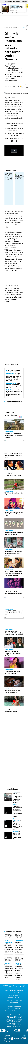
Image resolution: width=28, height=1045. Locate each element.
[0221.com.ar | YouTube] (20, 1)
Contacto (20, 1011)
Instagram (10, 986)
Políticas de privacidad (14, 1008)
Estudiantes (19, 13)
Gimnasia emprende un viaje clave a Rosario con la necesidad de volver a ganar (14, 392)
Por (5, 86)
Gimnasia (15, 27)
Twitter (17, 986)
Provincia (8, 993)
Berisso (20, 993)
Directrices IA (9, 1011)
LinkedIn (24, 986)
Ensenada (11, 995)
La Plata (7, 990)
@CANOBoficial (10, 128)
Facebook (13, 986)
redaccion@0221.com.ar (14, 1024)
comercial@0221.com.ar (14, 1026)
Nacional (14, 993)
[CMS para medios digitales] (18, 1038)
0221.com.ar (7, 27)
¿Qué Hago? (9, 1000)
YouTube (20, 986)
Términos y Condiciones (14, 1006)
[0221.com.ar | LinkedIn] (23, 1)
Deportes (17, 995)
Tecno (20, 1000)
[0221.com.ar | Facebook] (14, 1)
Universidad (10, 13)
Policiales (3, 13)
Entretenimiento (14, 1002)
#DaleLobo (16, 131)
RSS (15, 1011)
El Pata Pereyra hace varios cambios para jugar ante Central (14, 385)
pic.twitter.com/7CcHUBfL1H (14, 133)
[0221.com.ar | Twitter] (17, 1)
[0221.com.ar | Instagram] (11, 1)
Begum (16, 1000)
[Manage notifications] (24, 1035)
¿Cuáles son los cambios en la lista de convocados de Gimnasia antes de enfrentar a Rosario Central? (13, 377)
